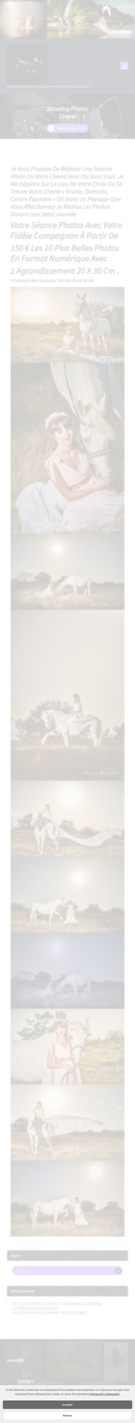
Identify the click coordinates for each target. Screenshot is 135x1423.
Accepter (67, 1404)
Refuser (67, 1415)
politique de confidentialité (104, 1394)
